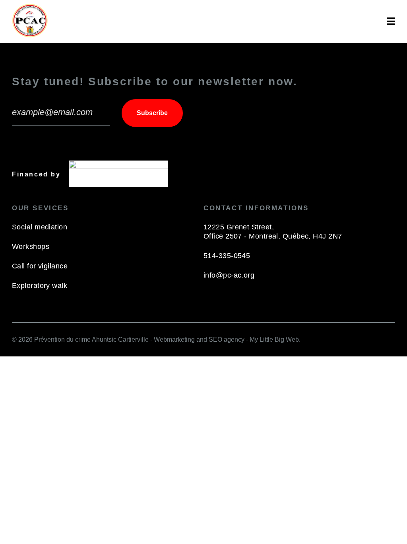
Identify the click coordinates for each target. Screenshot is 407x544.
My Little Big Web (274, 339)
